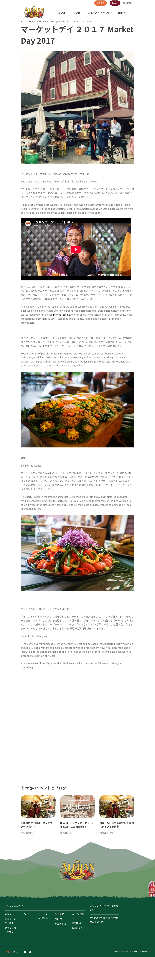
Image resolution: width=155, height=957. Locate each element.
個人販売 (100, 3)
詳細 (120, 12)
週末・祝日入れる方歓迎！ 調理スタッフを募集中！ (116, 824)
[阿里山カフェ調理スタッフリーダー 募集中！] (38, 806)
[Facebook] (25, 952)
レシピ (76, 12)
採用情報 (127, 3)
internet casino (61, 314)
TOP (19, 21)
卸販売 (115, 3)
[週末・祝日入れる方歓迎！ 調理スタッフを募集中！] (116, 806)
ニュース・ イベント (99, 12)
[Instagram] (30, 952)
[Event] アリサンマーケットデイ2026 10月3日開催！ (77, 824)
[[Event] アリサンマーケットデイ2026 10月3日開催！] (77, 806)
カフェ (62, 12)
